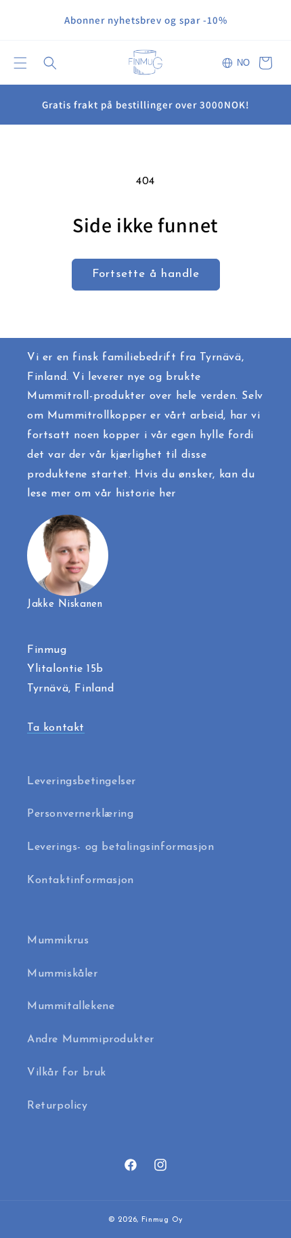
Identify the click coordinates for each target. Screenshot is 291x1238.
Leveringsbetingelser (81, 781)
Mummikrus (58, 940)
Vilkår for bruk (66, 1072)
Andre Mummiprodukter (90, 1039)
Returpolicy (57, 1106)
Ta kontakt (56, 728)
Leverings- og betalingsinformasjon (120, 847)
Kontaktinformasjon (80, 880)
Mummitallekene (70, 1006)
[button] (20, 63)
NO (243, 63)
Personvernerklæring (80, 814)
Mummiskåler (62, 973)
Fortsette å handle (146, 274)
